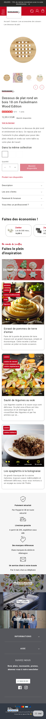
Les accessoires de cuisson (29, 21)
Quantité (5, 162)
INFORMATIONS (23, 636)
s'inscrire (23, 681)
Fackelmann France (16, 712)
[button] (3, 11)
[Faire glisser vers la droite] (42, 87)
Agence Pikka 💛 (27, 714)
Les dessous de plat (12, 24)
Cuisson (14, 21)
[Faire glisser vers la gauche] (35, 87)
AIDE (23, 648)
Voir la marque (8, 123)
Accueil (7, 21)
